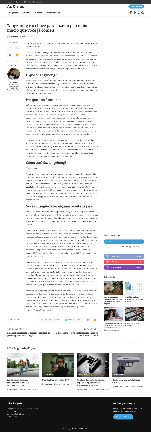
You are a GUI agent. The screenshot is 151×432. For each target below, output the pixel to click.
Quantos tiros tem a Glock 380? (55, 380)
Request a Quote (123, 417)
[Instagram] (124, 267)
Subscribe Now (136, 6)
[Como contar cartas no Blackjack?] (134, 314)
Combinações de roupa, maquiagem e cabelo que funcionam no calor (18, 383)
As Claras (15, 6)
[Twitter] (17, 48)
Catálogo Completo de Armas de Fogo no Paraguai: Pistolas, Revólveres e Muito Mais (91, 383)
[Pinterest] (10, 55)
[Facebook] (10, 48)
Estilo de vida (13, 374)
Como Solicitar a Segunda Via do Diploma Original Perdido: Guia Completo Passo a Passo (13, 86)
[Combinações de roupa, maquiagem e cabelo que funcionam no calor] (23, 365)
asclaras (14, 36)
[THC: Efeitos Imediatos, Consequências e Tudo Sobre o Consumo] (134, 288)
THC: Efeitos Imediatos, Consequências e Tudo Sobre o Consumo (134, 299)
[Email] (17, 55)
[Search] (142, 12)
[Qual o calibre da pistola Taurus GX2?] (128, 365)
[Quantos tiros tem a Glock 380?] (58, 365)
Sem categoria (84, 374)
